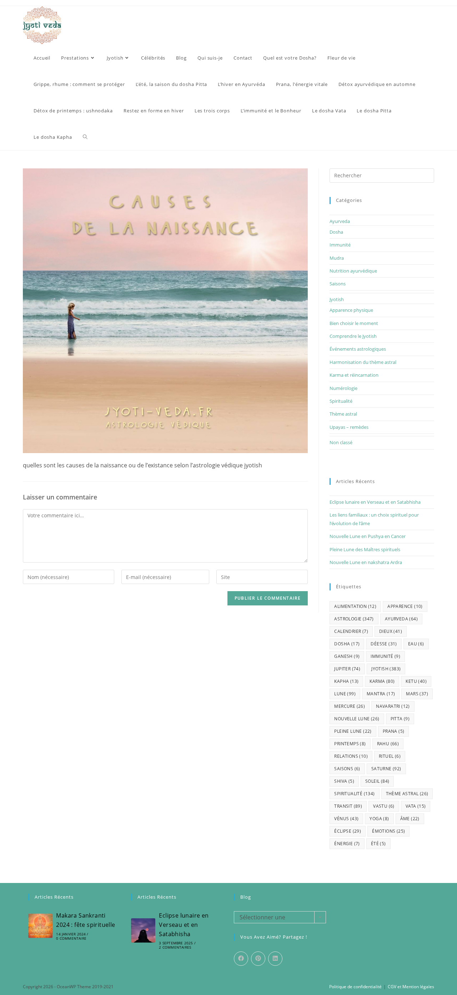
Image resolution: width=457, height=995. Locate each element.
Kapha (346, 681)
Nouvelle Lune (356, 719)
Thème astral (343, 414)
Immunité (340, 245)
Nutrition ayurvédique (353, 271)
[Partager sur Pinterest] (258, 958)
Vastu (384, 806)
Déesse (384, 644)
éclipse (347, 831)
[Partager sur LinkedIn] (275, 958)
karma (382, 681)
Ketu (416, 681)
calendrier (351, 631)
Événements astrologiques (358, 349)
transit (348, 806)
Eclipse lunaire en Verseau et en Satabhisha (375, 502)
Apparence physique (351, 310)
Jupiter (347, 669)
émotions (388, 831)
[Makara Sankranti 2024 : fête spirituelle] (40, 926)
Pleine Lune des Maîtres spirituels (365, 549)
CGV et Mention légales (411, 987)
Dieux (390, 631)
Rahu (388, 744)
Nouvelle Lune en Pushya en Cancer (368, 536)
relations (351, 756)
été (378, 844)
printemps (350, 744)
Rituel (390, 756)
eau (416, 644)
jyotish (386, 669)
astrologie (353, 619)
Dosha (336, 232)
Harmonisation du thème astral (363, 362)
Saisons (338, 283)
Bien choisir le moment (354, 323)
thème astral (407, 794)
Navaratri (393, 706)
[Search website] (85, 137)
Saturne (386, 769)
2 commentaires (175, 947)
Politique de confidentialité (355, 987)
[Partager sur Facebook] (241, 958)
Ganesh (347, 656)
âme (410, 819)
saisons (347, 769)
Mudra (337, 258)
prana (394, 731)
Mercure (349, 706)
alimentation (355, 606)
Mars (417, 694)
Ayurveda (340, 221)
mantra (381, 694)
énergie (347, 844)
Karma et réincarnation (354, 375)
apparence (405, 606)
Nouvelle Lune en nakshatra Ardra (366, 562)
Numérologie (343, 388)
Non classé (341, 442)
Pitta (400, 719)
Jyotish (337, 299)
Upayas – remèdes (349, 427)
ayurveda (401, 619)
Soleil (377, 781)
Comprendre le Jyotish (353, 336)
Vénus (346, 819)
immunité (385, 656)
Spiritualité (341, 401)
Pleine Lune (352, 731)
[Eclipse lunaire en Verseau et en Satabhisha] (143, 930)
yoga (379, 819)
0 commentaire (71, 938)
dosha (347, 644)
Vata (416, 806)
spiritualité (354, 794)
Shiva (344, 781)
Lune (345, 694)
